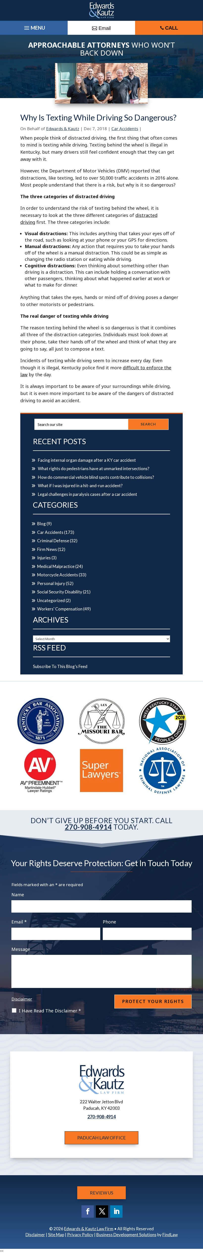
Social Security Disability (59, 591)
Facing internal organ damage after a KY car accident (87, 460)
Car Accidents (124, 128)
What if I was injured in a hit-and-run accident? (80, 485)
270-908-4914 (88, 827)
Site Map (56, 1234)
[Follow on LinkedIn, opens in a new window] (116, 1211)
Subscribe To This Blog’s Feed (60, 666)
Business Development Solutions (126, 1234)
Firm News (47, 549)
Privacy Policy (80, 1234)
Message (20, 949)
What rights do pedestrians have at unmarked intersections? (93, 468)
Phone (109, 922)
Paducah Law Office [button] (101, 1137)
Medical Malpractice (56, 566)
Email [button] (105, 28)
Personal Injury (51, 583)
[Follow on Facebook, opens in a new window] (87, 1211)
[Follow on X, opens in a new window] (102, 1211)
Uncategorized (51, 600)
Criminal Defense (53, 540)
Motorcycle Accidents (57, 574)
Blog (41, 523)
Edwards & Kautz (62, 128)
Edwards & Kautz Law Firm (88, 1228)
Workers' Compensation (59, 608)
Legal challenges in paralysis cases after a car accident (87, 494)
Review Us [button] (101, 1192)
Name (17, 895)
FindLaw (170, 1234)
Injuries (44, 557)
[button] (198, 1219)
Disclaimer (21, 999)
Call (171, 28)
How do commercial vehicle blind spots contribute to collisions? (96, 477)
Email (19, 922)
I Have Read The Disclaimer (50, 1010)
